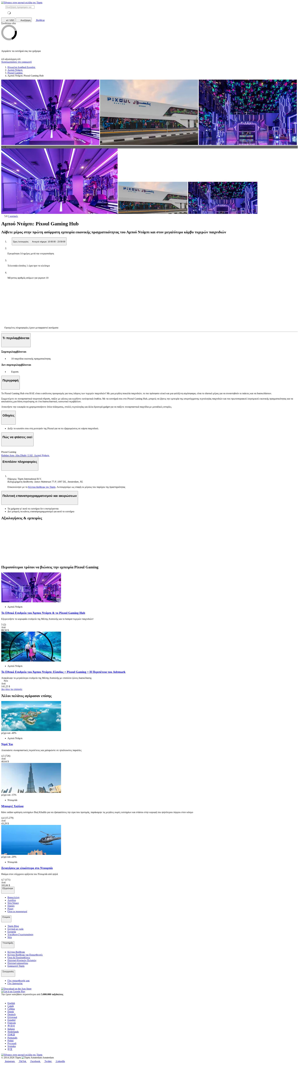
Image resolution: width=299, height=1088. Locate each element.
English (11, 1003)
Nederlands (13, 1031)
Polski (10, 1040)
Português (12, 1037)
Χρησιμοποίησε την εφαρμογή (16, 62)
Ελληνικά (12, 1017)
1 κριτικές (13, 216)
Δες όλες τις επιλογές (11, 689)
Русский (11, 1043)
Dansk (10, 1011)
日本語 (11, 1034)
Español (11, 1020)
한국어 (11, 1025)
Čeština (11, 1008)
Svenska (11, 1046)
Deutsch (11, 1014)
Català (10, 1006)
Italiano (11, 1029)
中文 (9, 1049)
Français (11, 1022)
